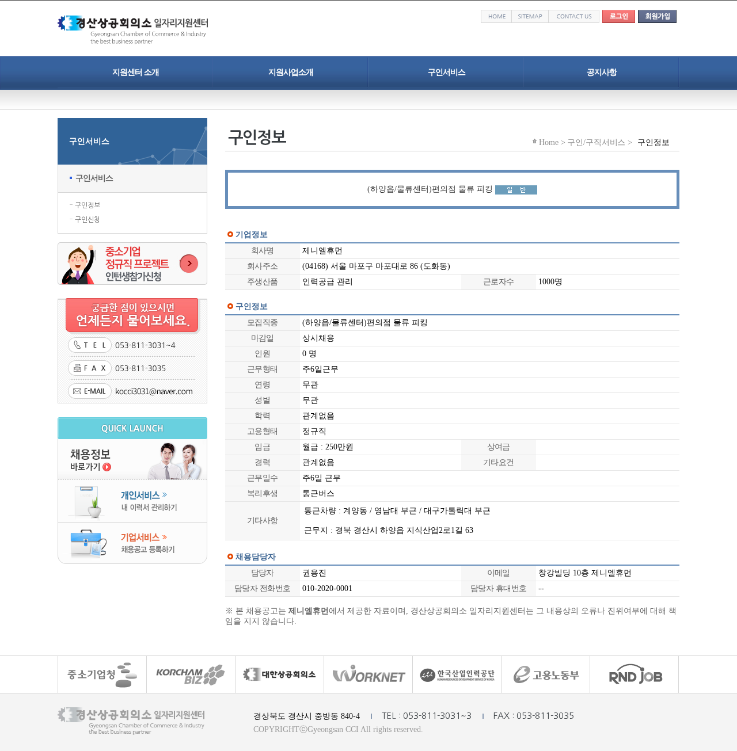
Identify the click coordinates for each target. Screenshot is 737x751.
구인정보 (87, 205)
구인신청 (87, 219)
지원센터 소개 (135, 72)
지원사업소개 (290, 72)
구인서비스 (446, 72)
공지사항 (602, 72)
